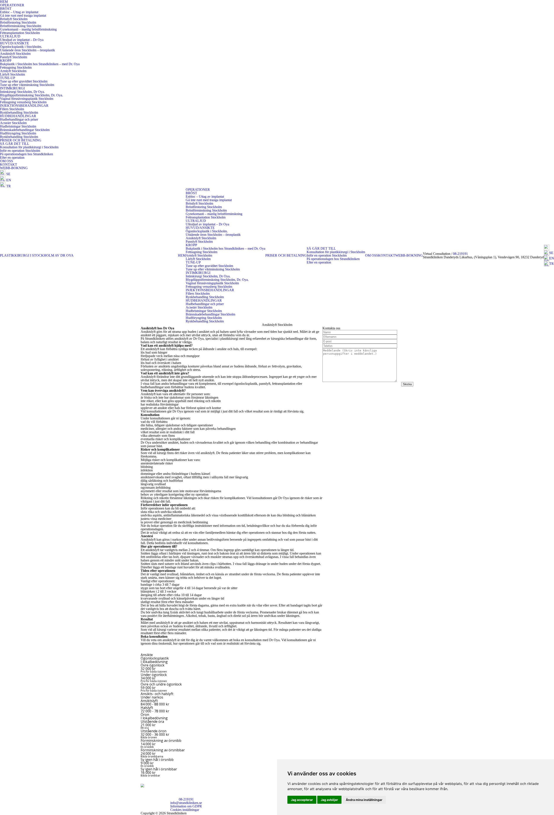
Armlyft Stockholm (13, 71)
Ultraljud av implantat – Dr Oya (21, 40)
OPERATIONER (12, 5)
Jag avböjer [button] (329, 800)
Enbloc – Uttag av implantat (19, 12)
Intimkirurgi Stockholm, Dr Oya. (22, 92)
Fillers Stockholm (12, 109)
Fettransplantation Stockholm (20, 33)
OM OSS (6, 161)
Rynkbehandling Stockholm (19, 112)
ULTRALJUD (10, 36)
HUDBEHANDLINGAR (18, 116)
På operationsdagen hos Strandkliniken (26, 154)
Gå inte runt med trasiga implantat (23, 15)
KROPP (5, 60)
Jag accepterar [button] (302, 800)
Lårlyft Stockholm (12, 74)
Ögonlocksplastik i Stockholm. (21, 47)
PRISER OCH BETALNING (20, 140)
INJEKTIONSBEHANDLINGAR (24, 105)
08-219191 (460, 253)
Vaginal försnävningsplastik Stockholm (26, 98)
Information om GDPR (186, 806)
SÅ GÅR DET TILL (14, 144)
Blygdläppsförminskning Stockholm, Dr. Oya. (31, 95)
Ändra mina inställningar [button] (364, 800)
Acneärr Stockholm (13, 123)
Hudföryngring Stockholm (18, 133)
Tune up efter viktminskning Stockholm (27, 85)
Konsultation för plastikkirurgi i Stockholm (29, 147)
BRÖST (5, 8)
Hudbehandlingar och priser (19, 119)
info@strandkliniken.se (186, 803)
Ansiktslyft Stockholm (15, 53)
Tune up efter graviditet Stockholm (23, 81)
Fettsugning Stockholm (16, 67)
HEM (182, 255)
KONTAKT (8, 164)
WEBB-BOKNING (14, 168)
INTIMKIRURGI (12, 88)
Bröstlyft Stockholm (13, 19)
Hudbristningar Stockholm (18, 126)
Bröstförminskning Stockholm (20, 26)
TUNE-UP (7, 78)
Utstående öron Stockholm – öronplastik (27, 50)
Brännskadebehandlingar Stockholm (25, 130)
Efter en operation (12, 157)
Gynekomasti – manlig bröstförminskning (28, 29)
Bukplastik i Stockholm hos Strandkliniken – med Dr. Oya (40, 64)
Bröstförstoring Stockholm (18, 22)
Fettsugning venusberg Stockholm (23, 102)
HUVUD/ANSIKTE (14, 43)
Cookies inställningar (184, 810)
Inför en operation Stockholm (20, 150)
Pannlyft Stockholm (13, 57)
